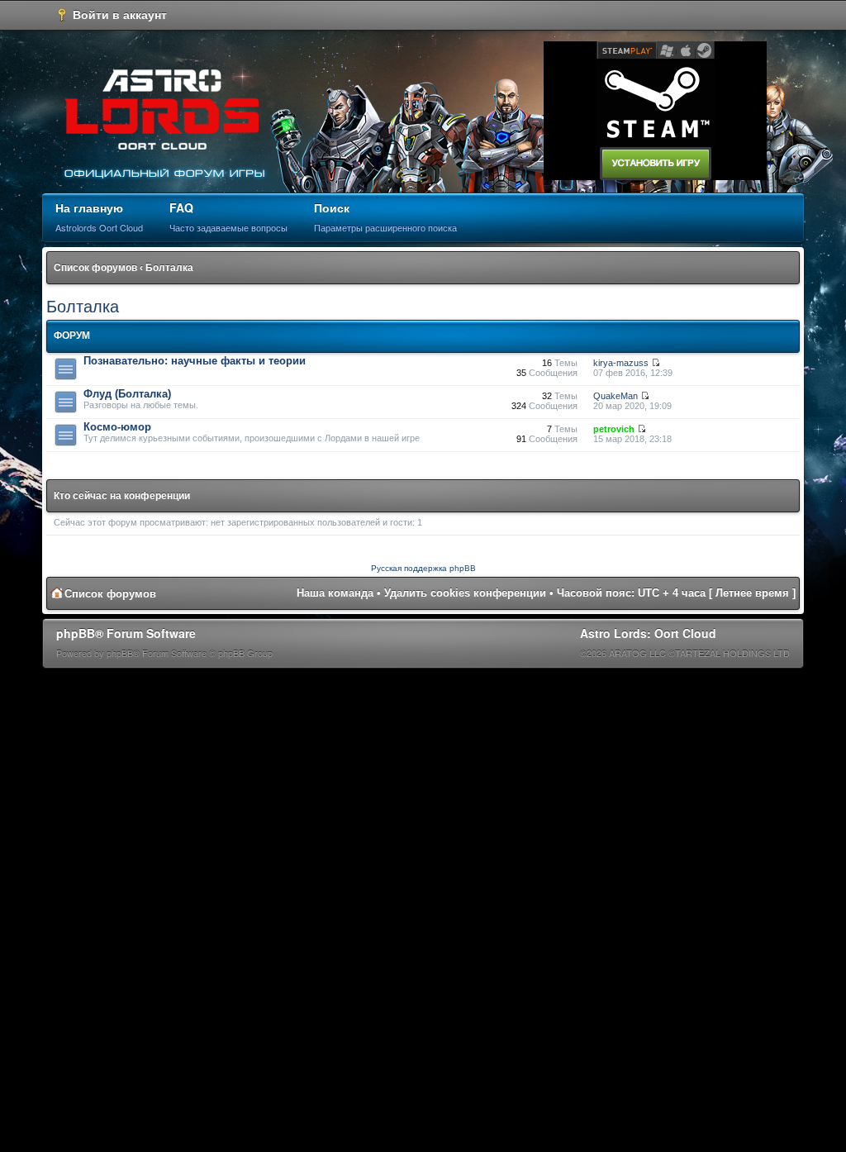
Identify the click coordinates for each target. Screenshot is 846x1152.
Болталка (169, 268)
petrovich (613, 429)
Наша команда (335, 593)
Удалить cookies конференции (465, 593)
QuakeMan (615, 396)
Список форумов (95, 268)
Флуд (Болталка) (127, 394)
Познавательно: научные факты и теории (194, 361)
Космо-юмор (117, 427)
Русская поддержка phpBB (423, 568)
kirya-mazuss (621, 363)
